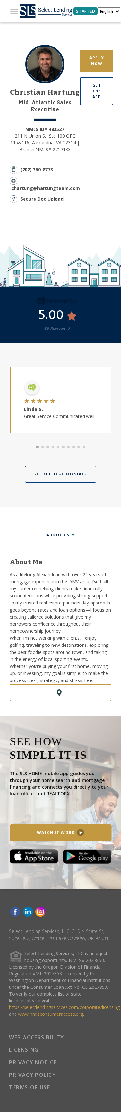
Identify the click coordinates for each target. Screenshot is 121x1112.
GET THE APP (96, 90)
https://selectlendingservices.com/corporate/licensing (64, 1007)
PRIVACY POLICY (32, 1074)
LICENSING (24, 1049)
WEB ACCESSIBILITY (36, 1037)
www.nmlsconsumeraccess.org (50, 1014)
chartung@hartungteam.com (45, 188)
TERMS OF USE (29, 1087)
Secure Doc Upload (42, 199)
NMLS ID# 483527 (44, 129)
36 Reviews (55, 328)
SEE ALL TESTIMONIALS (60, 474)
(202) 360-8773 (36, 170)
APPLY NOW (96, 60)
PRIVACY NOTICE (33, 1062)
